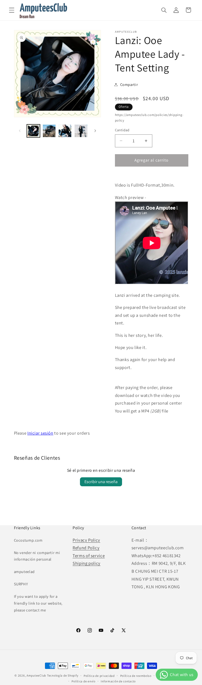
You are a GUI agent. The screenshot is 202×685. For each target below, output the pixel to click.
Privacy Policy (86, 540)
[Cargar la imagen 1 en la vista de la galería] (33, 131)
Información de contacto (118, 681)
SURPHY (21, 583)
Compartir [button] (129, 84)
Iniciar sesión (40, 433)
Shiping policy (86, 563)
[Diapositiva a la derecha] (95, 131)
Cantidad (122, 130)
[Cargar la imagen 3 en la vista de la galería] (65, 131)
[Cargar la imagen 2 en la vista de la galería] (49, 131)
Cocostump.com (28, 540)
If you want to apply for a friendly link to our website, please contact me (38, 603)
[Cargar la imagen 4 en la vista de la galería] (81, 131)
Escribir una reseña (101, 481)
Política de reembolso (136, 676)
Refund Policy (86, 548)
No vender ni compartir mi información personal (37, 556)
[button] (12, 10)
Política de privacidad (99, 676)
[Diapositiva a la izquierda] (20, 131)
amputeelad (24, 571)
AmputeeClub (36, 675)
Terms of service (89, 555)
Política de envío (83, 681)
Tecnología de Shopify (62, 675)
